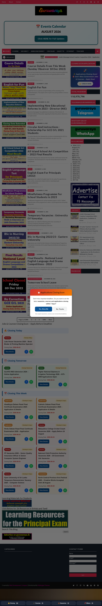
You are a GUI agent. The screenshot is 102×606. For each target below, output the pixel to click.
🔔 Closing (13, 603)
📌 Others (88, 603)
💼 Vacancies (63, 603)
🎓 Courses (38, 603)
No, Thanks (60, 309)
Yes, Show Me (43, 309)
